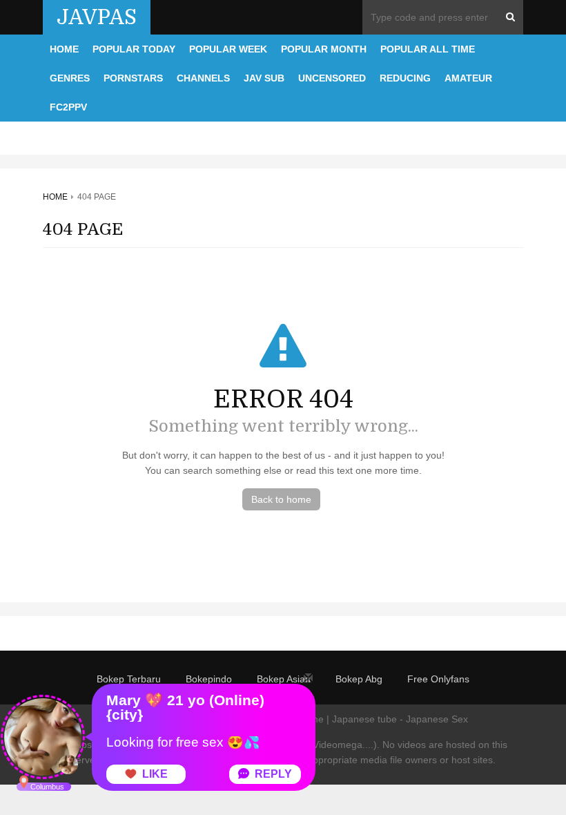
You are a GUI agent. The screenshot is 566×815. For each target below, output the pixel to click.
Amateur (468, 78)
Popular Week (228, 49)
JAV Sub (264, 78)
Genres (70, 78)
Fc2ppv (68, 107)
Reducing (405, 78)
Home (64, 49)
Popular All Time (427, 49)
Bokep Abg (358, 678)
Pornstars (133, 78)
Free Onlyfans (438, 678)
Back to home (281, 499)
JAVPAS (97, 17)
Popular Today (133, 49)
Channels (203, 78)
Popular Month (324, 49)
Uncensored (332, 78)
